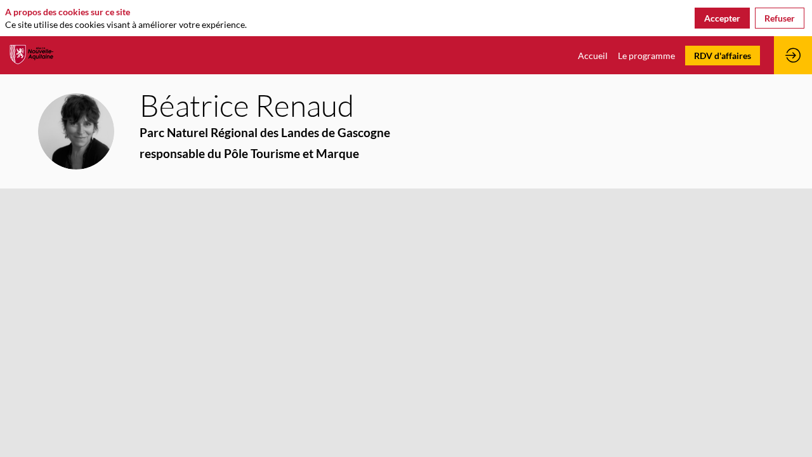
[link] (593, 55)
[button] (722, 55)
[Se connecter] (793, 55)
